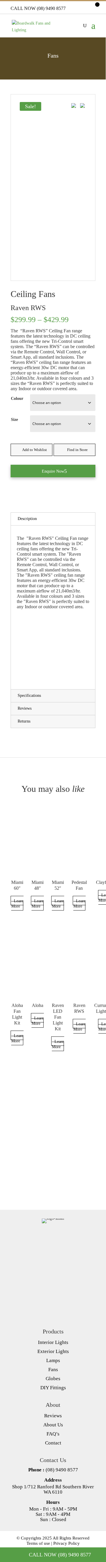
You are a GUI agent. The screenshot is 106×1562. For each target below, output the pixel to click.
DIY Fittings (53, 1387)
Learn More (17, 903)
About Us (53, 1425)
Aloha (37, 1005)
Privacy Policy (66, 1543)
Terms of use (38, 1543)
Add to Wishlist (34, 449)
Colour (17, 398)
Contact (53, 1443)
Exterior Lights (53, 1351)
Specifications (29, 695)
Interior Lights (53, 1342)
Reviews (25, 708)
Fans (53, 1369)
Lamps (53, 1360)
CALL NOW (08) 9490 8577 (38, 8)
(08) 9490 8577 (62, 1470)
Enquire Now (53, 471)
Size (14, 419)
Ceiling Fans (33, 294)
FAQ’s (53, 1434)
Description (27, 518)
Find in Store (77, 449)
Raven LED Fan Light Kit (58, 1017)
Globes (53, 1378)
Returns (24, 721)
